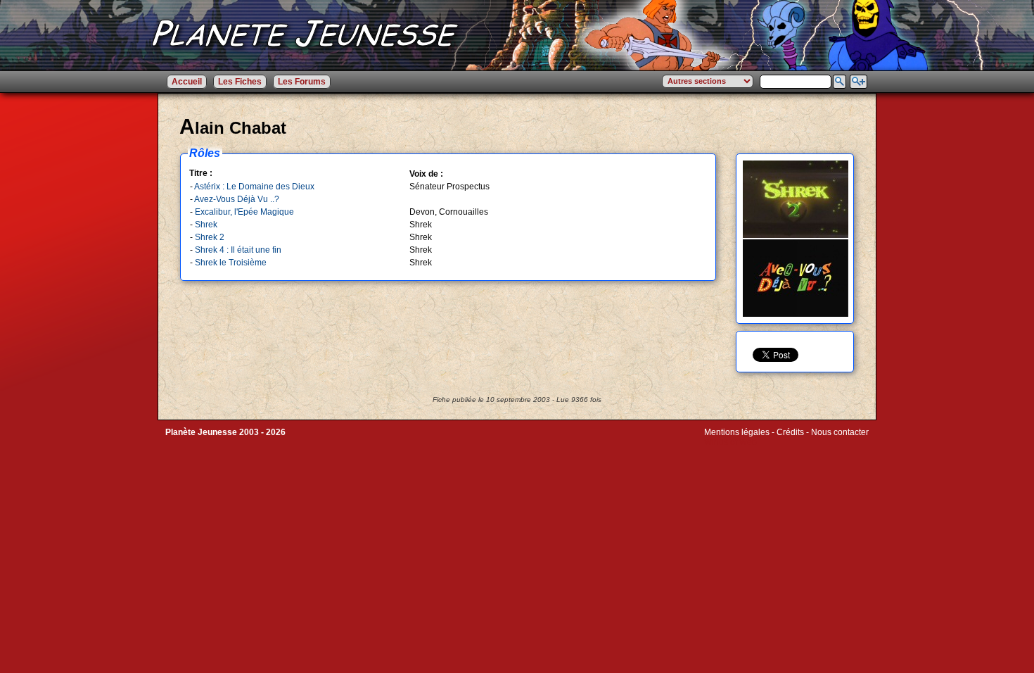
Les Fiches (240, 82)
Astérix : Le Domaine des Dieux (254, 186)
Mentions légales (737, 432)
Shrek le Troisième (231, 263)
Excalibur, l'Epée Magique (244, 212)
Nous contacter (840, 432)
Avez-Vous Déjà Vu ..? (236, 199)
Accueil (187, 82)
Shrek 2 (209, 237)
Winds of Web (730, 442)
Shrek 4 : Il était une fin (238, 250)
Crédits (790, 432)
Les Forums (302, 82)
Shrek (206, 224)
